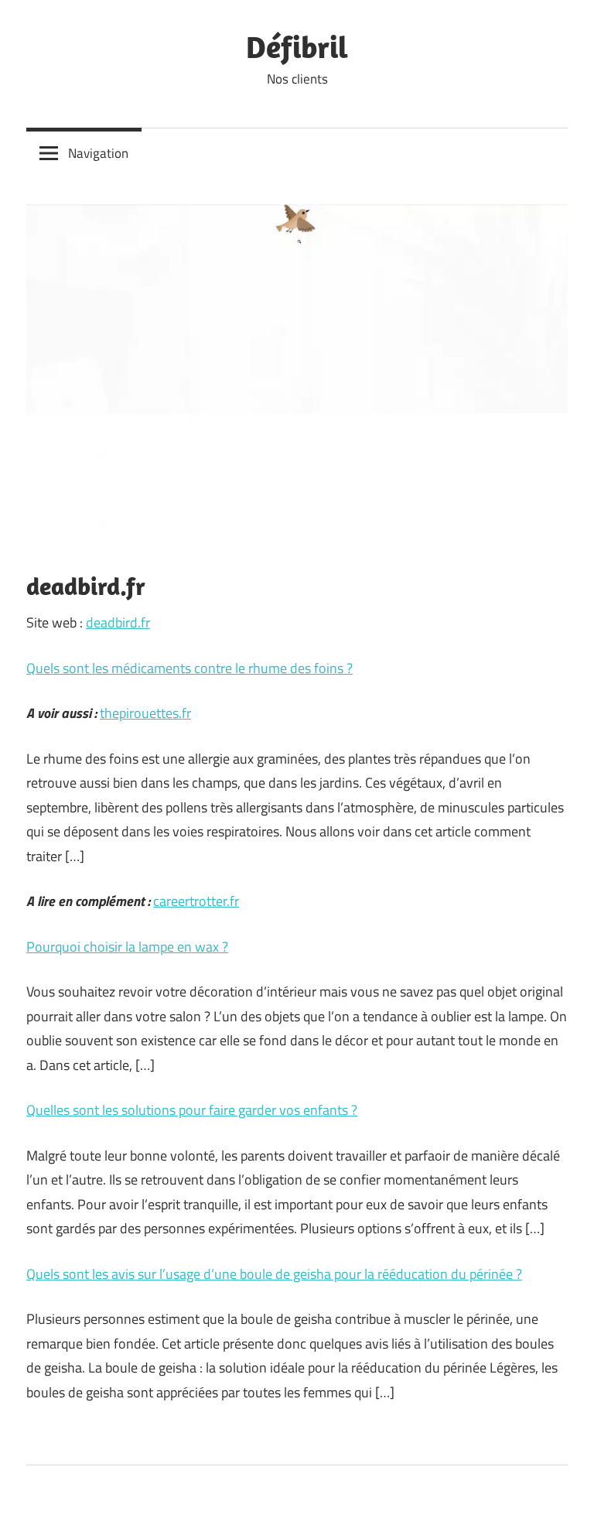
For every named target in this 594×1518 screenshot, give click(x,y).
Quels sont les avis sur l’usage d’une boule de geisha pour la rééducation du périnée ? (274, 1273)
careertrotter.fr (196, 901)
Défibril (297, 46)
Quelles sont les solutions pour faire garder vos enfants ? (191, 1109)
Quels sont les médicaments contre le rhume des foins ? (189, 668)
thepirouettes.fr (145, 713)
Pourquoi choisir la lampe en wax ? (127, 946)
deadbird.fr (118, 622)
